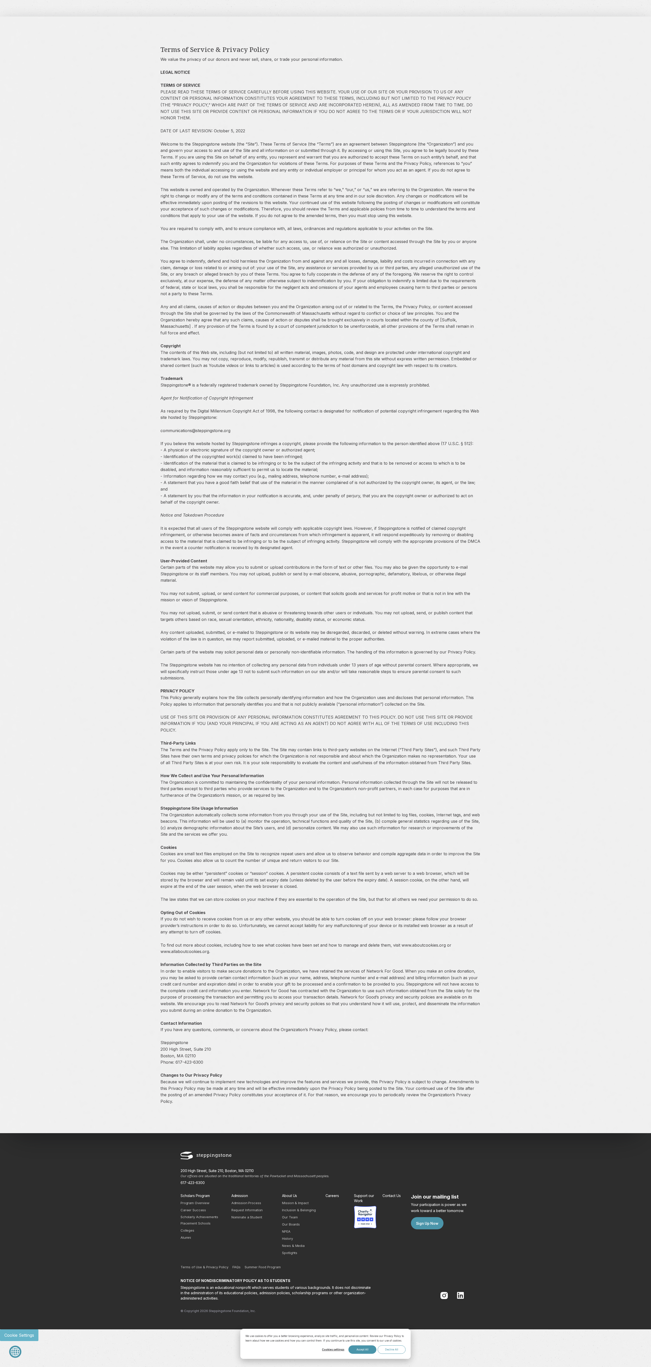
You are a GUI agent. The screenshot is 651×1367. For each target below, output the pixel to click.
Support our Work (364, 1198)
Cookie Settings (19, 1335)
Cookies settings (333, 1349)
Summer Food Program (263, 1267)
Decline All (391, 1349)
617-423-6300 (193, 1182)
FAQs (236, 1267)
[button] (18, 1352)
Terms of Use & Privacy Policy (204, 1267)
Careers (332, 1195)
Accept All (362, 1349)
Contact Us (391, 1195)
